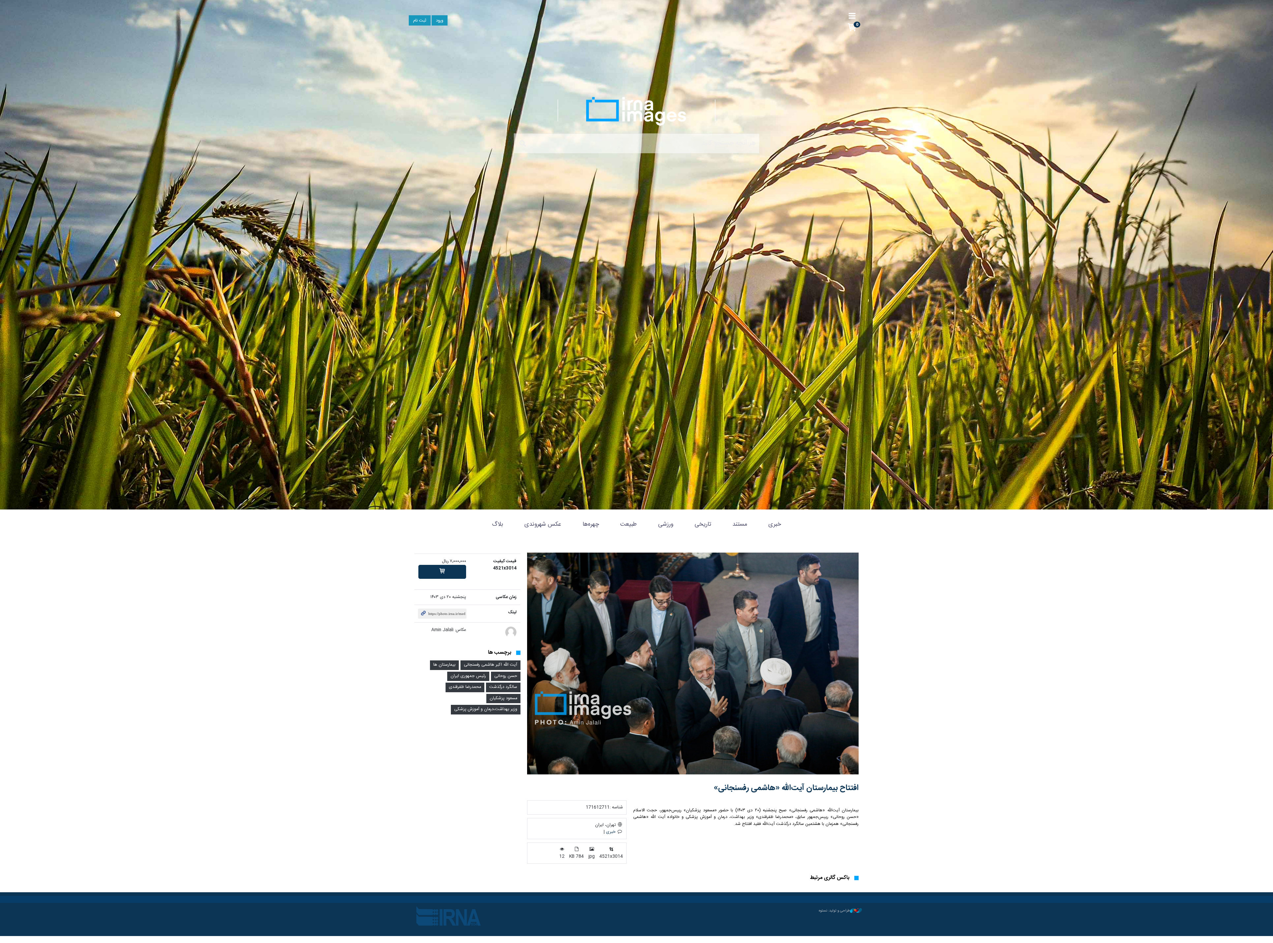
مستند (739, 524)
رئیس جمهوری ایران (468, 676)
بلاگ (497, 524)
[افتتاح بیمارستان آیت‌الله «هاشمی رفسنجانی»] (693, 664)
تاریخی (703, 524)
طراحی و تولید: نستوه (834, 911)
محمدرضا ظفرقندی (465, 687)
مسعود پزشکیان (503, 698)
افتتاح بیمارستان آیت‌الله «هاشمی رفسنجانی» (786, 788)
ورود (439, 20)
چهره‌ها (590, 524)
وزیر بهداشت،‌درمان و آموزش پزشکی (485, 709)
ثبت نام (419, 20)
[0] (442, 572)
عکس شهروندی (542, 524)
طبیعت (628, 524)
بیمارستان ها (444, 664)
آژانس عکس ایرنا (636, 111)
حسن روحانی (505, 676)
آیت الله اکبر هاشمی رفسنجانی (490, 664)
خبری (774, 524)
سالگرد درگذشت (503, 687)
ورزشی (665, 524)
